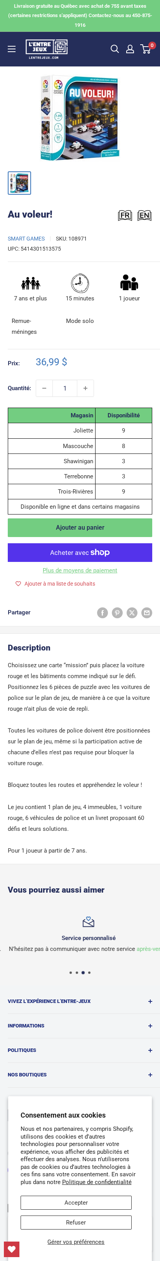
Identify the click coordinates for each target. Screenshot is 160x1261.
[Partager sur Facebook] (102, 612)
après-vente (143, 948)
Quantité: (19, 388)
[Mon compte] (130, 49)
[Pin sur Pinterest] (117, 612)
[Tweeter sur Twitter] (132, 612)
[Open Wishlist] (11, 1249)
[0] (146, 49)
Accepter (76, 1202)
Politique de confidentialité (97, 1182)
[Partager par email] (146, 612)
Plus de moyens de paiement (80, 570)
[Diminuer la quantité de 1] (44, 388)
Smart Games (26, 238)
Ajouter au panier (80, 527)
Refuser (76, 1222)
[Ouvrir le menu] (12, 49)
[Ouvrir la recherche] (115, 49)
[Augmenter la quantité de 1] (85, 388)
